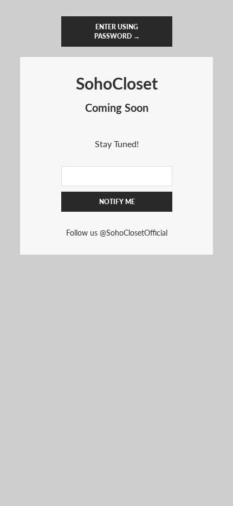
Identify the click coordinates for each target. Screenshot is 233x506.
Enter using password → (116, 31)
